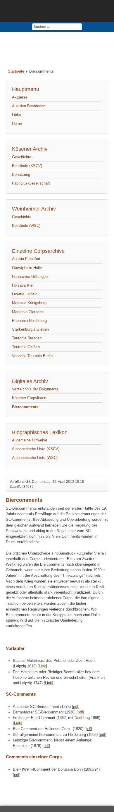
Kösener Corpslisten (29, 398)
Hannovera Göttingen (30, 276)
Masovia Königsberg (29, 303)
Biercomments (25, 407)
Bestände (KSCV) (27, 166)
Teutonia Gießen (26, 347)
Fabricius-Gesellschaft (31, 183)
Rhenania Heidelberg (29, 320)
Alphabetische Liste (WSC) (35, 457)
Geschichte (21, 157)
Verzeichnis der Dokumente (35, 389)
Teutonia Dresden (27, 338)
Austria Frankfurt (26, 259)
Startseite (16, 71)
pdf (75, 706)
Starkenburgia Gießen (30, 329)
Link (42, 666)
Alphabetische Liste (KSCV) (35, 449)
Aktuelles (20, 97)
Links (16, 115)
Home (17, 123)
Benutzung (21, 174)
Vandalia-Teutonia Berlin (32, 356)
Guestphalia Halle (27, 268)
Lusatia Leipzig (24, 294)
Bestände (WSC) (26, 225)
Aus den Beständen (28, 106)
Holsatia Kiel (22, 285)
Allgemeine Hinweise (29, 440)
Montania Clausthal (28, 312)
